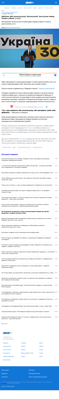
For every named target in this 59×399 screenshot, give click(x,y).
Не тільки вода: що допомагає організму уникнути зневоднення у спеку (28, 273)
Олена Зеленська (37, 147)
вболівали (29, 128)
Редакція (4, 373)
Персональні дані (34, 373)
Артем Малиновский (13, 27)
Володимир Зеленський (24, 147)
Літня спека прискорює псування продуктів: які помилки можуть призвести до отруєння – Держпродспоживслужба (25, 205)
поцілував (23, 139)
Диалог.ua (4, 383)
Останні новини (10, 154)
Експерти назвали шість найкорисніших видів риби (20, 232)
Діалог (3, 10)
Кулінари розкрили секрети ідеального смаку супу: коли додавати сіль (27, 172)
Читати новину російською (9, 12)
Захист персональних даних (38, 377)
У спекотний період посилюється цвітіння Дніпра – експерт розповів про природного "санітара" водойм (27, 166)
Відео (14, 147)
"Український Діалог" (46, 88)
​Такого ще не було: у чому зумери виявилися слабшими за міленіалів (27, 185)
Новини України (6, 147)
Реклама (31, 370)
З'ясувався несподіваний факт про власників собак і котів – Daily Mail (27, 306)
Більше (5, 323)
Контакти (5, 377)
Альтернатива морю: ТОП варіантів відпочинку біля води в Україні (25, 311)
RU (56, 2)
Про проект (5, 370)
